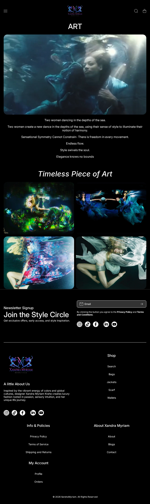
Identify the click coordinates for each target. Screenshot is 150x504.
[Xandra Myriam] (75, 11)
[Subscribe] (141, 304)
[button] (144, 11)
